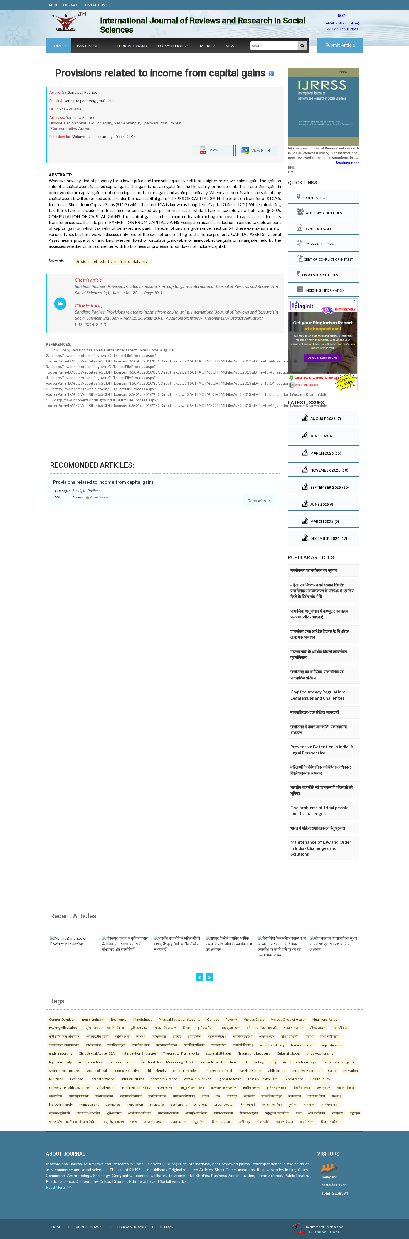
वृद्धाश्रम (355, 1113)
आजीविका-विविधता (139, 1113)
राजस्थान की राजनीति (223, 1087)
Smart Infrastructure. (64, 1070)
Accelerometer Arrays (299, 1062)
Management (89, 1104)
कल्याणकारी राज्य (166, 1045)
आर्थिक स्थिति (316, 1113)
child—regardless (186, 1070)
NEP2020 (56, 1079)
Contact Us (93, 5)
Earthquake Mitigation (339, 1062)
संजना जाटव (164, 1087)
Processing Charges (319, 275)
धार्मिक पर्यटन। (217, 1036)
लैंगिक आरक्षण (318, 1028)
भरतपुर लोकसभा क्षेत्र (191, 1087)
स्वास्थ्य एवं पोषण (272, 1104)
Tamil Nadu (78, 1079)
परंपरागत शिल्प (316, 1096)
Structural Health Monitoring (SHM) (166, 1062)
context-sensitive (127, 1070)
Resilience (119, 1019)
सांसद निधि (55, 1096)
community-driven (197, 1079)
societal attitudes (219, 1053)
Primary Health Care (263, 1079)
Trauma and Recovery (254, 1053)
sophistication (331, 1045)
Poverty (231, 1019)
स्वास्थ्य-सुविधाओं (59, 1113)
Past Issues (89, 45)
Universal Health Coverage (69, 1087)
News (231, 45)
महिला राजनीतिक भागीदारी (261, 1028)
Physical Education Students (179, 1019)
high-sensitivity (60, 1062)
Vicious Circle (254, 1019)
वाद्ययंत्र (232, 1096)
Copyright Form (318, 244)
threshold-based (121, 1062)
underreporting (60, 1053)
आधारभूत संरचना (79, 1096)
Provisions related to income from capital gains (160, 73)
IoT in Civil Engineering (259, 1062)
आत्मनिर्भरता (307, 1122)
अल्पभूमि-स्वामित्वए (196, 1113)
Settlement (179, 1104)
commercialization (164, 1079)
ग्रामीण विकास (115, 1028)
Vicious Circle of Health (288, 1019)
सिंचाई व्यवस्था (301, 1087)
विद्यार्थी (309, 1036)
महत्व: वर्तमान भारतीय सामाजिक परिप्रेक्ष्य (73, 1122)
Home (57, 45)
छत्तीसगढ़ (249, 1096)
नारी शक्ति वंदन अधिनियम (64, 1036)
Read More (258, 500)
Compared (113, 1104)
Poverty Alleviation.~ (64, 1028)
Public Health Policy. (136, 1087)
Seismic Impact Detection (217, 1062)
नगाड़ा (205, 1096)
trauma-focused (303, 1045)
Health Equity (320, 1079)
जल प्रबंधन (323, 1087)
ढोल (218, 1096)
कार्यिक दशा (159, 1036)
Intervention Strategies (139, 1053)
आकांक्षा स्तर (266, 1036)
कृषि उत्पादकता (139, 1028)
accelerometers (90, 1062)
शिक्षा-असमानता (223, 1113)
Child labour (277, 1070)
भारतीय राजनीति (293, 1028)
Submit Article (340, 45)
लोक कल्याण (93, 1045)
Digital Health (105, 1087)
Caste (332, 1070)
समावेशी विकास (157, 1096)
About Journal (63, 5)
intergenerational (219, 1070)
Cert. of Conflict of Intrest (328, 259)
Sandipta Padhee (82, 92)
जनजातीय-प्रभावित (88, 1113)
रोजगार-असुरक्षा (249, 1113)
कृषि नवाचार (93, 1028)
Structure (157, 1104)
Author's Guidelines (323, 213)
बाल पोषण (309, 1104)
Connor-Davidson (62, 1019)
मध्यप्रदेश (337, 1113)
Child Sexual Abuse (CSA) (97, 1053)
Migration (350, 1070)
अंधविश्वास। (329, 1104)
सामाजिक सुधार (116, 1045)
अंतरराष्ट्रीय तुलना (97, 1036)
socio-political (96, 1070)
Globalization (294, 1079)
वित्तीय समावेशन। (331, 1122)
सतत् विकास (178, 1122)
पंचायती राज (340, 1028)
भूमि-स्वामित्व (114, 1113)
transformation (103, 1079)
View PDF (216, 149)
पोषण (133, 1122)
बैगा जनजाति (248, 1104)
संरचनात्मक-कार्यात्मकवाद (64, 1045)
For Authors (172, 45)
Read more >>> (347, 162)
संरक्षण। (336, 1096)
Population (135, 1104)
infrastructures (132, 1079)
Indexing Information (324, 290)
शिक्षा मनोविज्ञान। (330, 1036)
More (206, 45)
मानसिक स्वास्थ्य (243, 1036)
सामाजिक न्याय (141, 1045)
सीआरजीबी (262, 1122)
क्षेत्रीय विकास (251, 1087)
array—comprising (320, 1053)
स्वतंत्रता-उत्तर (230, 1028)
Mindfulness (142, 1019)
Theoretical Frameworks (181, 1053)
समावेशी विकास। (243, 1045)
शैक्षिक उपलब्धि (289, 1036)
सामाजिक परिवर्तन (194, 1045)
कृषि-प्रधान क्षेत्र (276, 1087)
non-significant (93, 1019)
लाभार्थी (140, 1036)
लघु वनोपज (198, 1122)
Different (200, 1104)
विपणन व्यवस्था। (222, 1122)
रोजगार (177, 1036)
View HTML (261, 150)
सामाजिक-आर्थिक (168, 1113)
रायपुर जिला (194, 1036)
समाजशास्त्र (218, 1045)
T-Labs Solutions (323, 1232)
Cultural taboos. (288, 1053)
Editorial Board (129, 45)
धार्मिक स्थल (122, 1036)
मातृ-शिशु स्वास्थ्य (113, 1122)
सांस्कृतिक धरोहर (271, 1096)
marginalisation (250, 1070)
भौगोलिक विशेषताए (184, 1096)
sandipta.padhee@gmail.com (89, 100)
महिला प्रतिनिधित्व (131, 1096)
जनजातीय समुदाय (153, 1122)
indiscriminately (61, 1104)
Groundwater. (224, 1104)
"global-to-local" (230, 1079)
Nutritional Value (324, 1019)
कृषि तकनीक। (206, 1028)
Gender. (213, 1019)
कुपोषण (293, 1104)
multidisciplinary (272, 1045)
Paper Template (316, 228)
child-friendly (156, 1070)
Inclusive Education (306, 1070)
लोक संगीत (294, 1096)
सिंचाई (187, 1028)
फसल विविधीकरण (165, 1028)
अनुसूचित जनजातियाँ (277, 1113)
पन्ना (299, 1113)
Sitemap (166, 1227)
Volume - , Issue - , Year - (104, 136)
